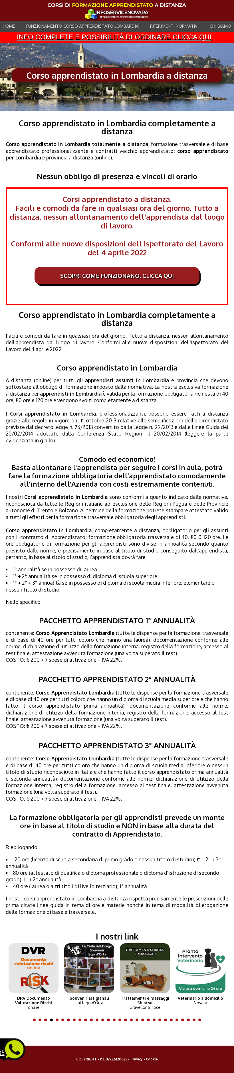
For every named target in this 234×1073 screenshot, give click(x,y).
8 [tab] (75, 1020)
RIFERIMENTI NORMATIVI (174, 26)
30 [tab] (201, 1020)
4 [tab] (53, 1020)
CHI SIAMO (220, 26)
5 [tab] (58, 1020)
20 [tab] (144, 1020)
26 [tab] (178, 1020)
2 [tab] (41, 1020)
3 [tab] (47, 1020)
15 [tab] (115, 1020)
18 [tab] (133, 1020)
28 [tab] (190, 1020)
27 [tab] (184, 1020)
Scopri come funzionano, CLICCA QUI (117, 275)
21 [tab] (150, 1020)
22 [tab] (155, 1020)
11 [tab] (93, 1020)
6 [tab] (64, 1020)
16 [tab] (121, 1020)
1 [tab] (36, 1020)
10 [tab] (87, 1020)
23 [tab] (161, 1020)
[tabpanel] (33, 975)
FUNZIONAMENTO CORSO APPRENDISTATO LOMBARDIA (82, 26)
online (33, 1003)
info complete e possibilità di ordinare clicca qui (114, 37)
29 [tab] (195, 1020)
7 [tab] (70, 1020)
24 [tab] (167, 1020)
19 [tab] (138, 1020)
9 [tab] (81, 1020)
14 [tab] (110, 1020)
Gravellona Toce (145, 1003)
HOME (9, 26)
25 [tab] (172, 1020)
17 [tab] (127, 1020)
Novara (200, 1000)
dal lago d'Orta (89, 1000)
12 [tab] (98, 1020)
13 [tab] (104, 1020)
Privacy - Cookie (144, 1059)
